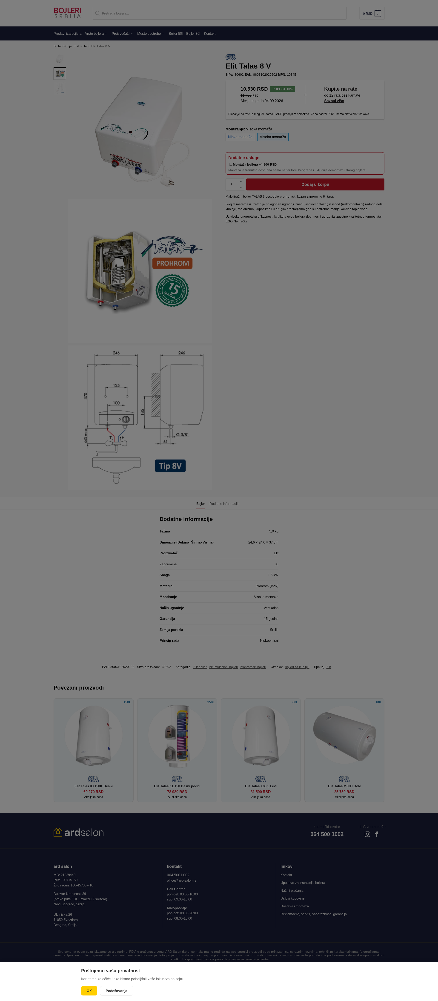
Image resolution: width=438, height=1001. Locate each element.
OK (89, 991)
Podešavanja (116, 991)
